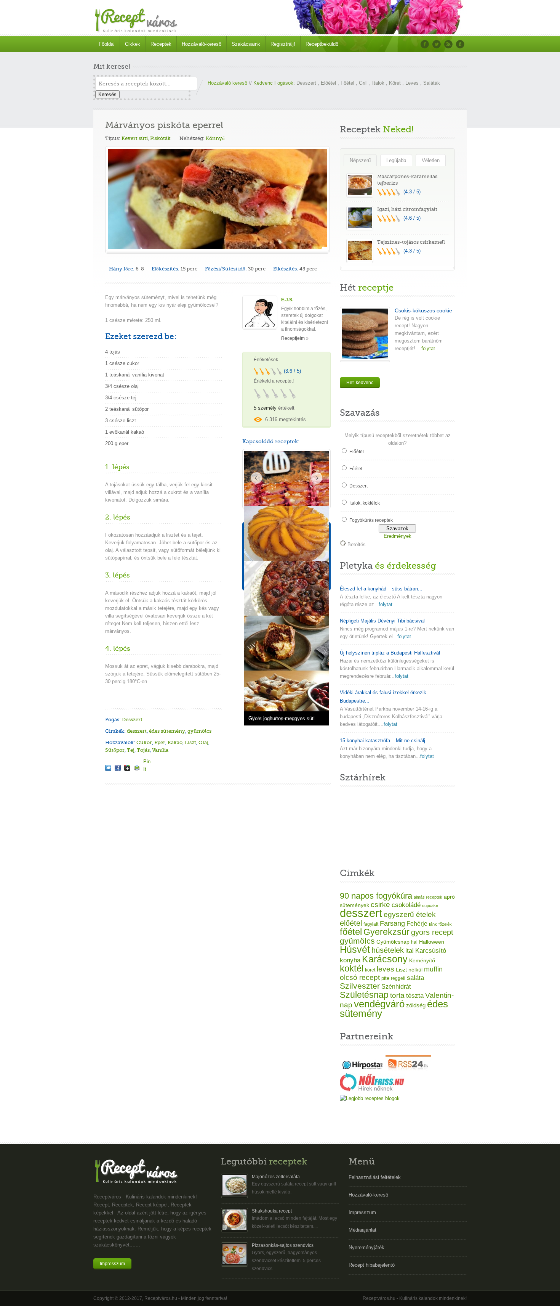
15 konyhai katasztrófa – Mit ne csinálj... (385, 740)
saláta (415, 977)
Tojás (143, 750)
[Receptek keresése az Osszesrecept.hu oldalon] (370, 1098)
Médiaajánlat (362, 1230)
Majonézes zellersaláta (276, 1176)
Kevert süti (135, 138)
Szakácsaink (246, 44)
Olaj (203, 742)
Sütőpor (115, 750)
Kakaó (175, 742)
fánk (433, 924)
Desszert (306, 83)
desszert (137, 731)
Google (460, 44)
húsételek (387, 950)
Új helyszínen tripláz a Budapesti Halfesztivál (390, 653)
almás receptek (428, 897)
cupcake (430, 905)
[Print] (137, 768)
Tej (130, 750)
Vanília (160, 750)
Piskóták (160, 138)
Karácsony (385, 959)
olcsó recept (360, 977)
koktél (351, 968)
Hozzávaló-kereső (201, 44)
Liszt (190, 742)
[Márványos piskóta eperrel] (108, 768)
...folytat (425, 348)
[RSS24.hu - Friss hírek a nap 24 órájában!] (408, 1069)
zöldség (416, 1005)
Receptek (160, 44)
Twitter (436, 44)
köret (370, 970)
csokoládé (406, 905)
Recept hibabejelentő (372, 1265)
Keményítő (422, 960)
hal (414, 942)
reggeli (398, 978)
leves (385, 969)
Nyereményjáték (366, 1247)
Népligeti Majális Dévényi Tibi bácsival (382, 621)
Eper (159, 742)
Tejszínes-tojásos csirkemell (411, 242)
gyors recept (432, 932)
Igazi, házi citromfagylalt (407, 209)
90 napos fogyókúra (376, 896)
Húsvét (355, 949)
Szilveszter (360, 985)
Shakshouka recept (272, 1211)
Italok (378, 83)
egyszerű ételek (410, 914)
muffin (433, 969)
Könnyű (215, 138)
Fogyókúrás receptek (371, 520)
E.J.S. (287, 299)
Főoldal (107, 44)
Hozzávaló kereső (227, 83)
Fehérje (416, 923)
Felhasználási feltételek (375, 1177)
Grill (363, 83)
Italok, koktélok (364, 503)
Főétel (347, 83)
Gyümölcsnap (393, 942)
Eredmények (397, 536)
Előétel (328, 83)
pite (385, 978)
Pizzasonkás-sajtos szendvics (283, 1245)
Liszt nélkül (409, 970)
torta (397, 995)
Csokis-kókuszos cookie (423, 310)
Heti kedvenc (359, 382)
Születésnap (364, 995)
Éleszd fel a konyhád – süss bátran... (381, 589)
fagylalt (370, 924)
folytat (385, 604)
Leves (412, 83)
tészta (415, 995)
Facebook (425, 44)
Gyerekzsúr (386, 932)
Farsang (392, 923)
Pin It (146, 761)
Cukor (144, 742)
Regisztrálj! (282, 44)
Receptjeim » (295, 338)
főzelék (445, 924)
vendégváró (379, 1004)
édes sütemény (167, 731)
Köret (395, 83)
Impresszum (112, 1263)
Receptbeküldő (322, 44)
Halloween (431, 942)
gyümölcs (199, 731)
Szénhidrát (396, 986)
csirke (380, 905)
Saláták (431, 83)
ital (409, 950)
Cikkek (132, 44)
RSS (448, 44)
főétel (351, 931)
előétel (351, 923)
